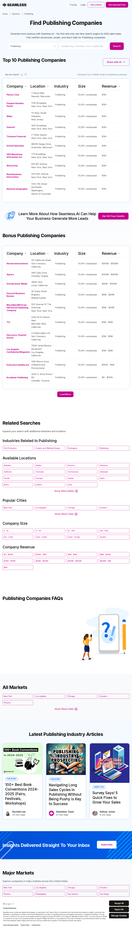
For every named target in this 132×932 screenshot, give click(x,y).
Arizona (45, 380)
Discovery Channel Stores (16, 336)
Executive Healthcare (18, 365)
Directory (16, 14)
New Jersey (37, 119)
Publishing (28, 14)
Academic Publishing (17, 377)
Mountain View (38, 323)
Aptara (10, 274)
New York (36, 106)
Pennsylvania (37, 368)
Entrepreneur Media (17, 283)
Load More (65, 394)
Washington (37, 190)
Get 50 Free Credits (113, 216)
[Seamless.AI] (14, 5)
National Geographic (17, 189)
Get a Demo (96, 4)
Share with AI (114, 62)
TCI (8, 322)
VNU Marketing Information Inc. (15, 155)
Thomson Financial (16, 136)
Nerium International (17, 263)
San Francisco (38, 263)
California (36, 266)
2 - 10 (6, 531)
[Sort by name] (25, 86)
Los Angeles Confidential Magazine (18, 350)
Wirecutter (12, 165)
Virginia (44, 276)
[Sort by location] (47, 86)
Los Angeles (37, 352)
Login (83, 4)
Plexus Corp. (13, 94)
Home (5, 14)
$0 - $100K (8, 554)
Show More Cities (64, 514)
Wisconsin (45, 96)
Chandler (35, 380)
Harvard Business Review (16, 294)
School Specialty (15, 145)
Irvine (34, 285)
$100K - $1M (41, 554)
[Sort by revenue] (119, 86)
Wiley (9, 116)
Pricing (73, 4)
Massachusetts (38, 298)
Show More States (64, 491)
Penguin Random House (15, 104)
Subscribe (106, 844)
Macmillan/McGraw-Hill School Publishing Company (17, 308)
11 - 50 (38, 531)
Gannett (11, 127)
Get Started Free (117, 4)
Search (117, 46)
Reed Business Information (14, 175)
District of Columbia (41, 194)
